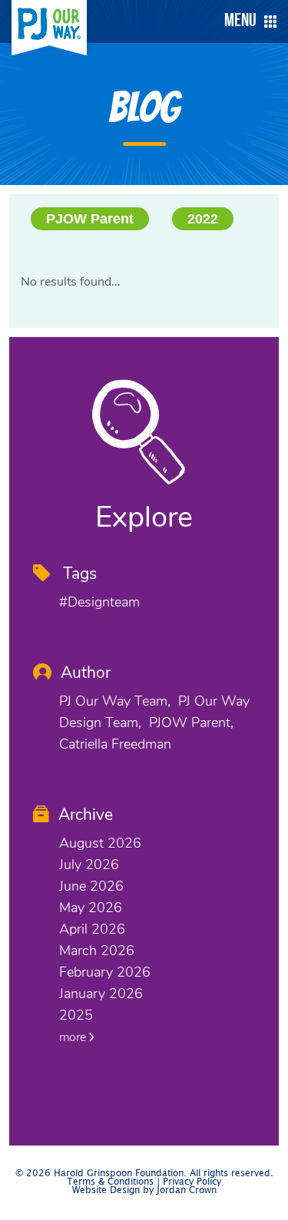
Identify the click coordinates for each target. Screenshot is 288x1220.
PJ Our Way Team (113, 701)
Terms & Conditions (110, 1182)
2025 (76, 1015)
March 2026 (96, 950)
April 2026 (92, 929)
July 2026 (89, 864)
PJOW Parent (90, 218)
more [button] (74, 1037)
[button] (246, 21)
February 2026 (105, 972)
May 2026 (90, 907)
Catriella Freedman (115, 744)
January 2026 (101, 993)
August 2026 (100, 843)
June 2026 (91, 886)
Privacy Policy (192, 1182)
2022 (202, 218)
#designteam (99, 602)
